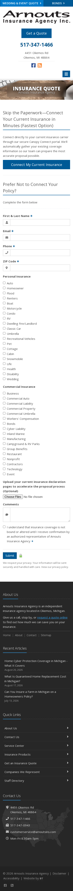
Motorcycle (14, 308)
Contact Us (11, 737)
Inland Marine (16, 434)
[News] (40, 65)
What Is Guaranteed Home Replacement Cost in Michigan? (35, 680)
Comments (11, 504)
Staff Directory (14, 781)
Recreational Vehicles (21, 339)
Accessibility (11, 878)
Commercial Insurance (19, 387)
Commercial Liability (20, 403)
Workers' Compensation (23, 419)
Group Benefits (17, 449)
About (19, 635)
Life (9, 364)
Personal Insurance (17, 276)
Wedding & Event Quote (21, 3)
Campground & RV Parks (23, 444)
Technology (14, 469)
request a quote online (52, 617)
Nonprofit (13, 459)
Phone (9, 246)
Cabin (10, 354)
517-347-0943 (20, 825)
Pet (9, 344)
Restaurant (14, 454)
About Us (10, 728)
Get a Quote (36, 33)
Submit (9, 555)
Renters (12, 298)
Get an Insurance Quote (20, 763)
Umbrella (13, 334)
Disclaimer (59, 873)
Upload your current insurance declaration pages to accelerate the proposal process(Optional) (34, 486)
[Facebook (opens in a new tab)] (33, 65)
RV (9, 318)
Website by (33, 878)
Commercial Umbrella (21, 414)
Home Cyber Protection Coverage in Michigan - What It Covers (36, 665)
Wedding (13, 379)
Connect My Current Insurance (36, 164)
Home (7, 635)
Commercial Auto (18, 398)
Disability (13, 374)
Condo (11, 313)
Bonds (11, 424)
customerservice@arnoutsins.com (33, 832)
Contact (32, 635)
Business (13, 393)
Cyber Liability (16, 429)
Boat (10, 303)
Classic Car (14, 329)
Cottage (12, 349)
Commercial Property (21, 408)
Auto (10, 283)
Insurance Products (17, 754)
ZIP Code (11, 261)
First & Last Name (18, 216)
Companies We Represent (22, 772)
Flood (10, 293)
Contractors (15, 464)
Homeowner (15, 288)
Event (11, 474)
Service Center (14, 746)
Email (8, 231)
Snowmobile (15, 359)
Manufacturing (16, 439)
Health (11, 369)
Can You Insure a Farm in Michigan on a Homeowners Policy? (30, 696)
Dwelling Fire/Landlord (22, 323)
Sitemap (46, 635)
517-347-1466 (20, 819)
